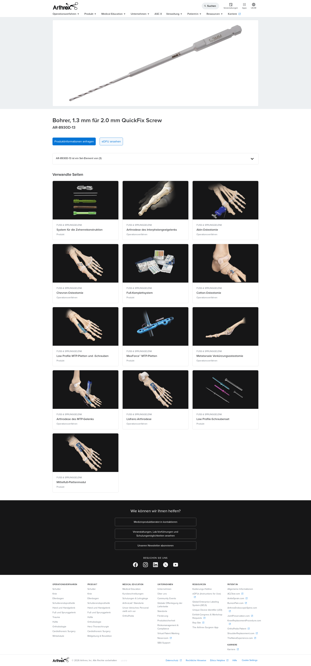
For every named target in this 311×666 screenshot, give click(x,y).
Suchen (210, 6)
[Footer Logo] (60, 659)
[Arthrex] (65, 6)
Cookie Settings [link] (250, 660)
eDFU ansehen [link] (111, 141)
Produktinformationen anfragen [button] (74, 141)
